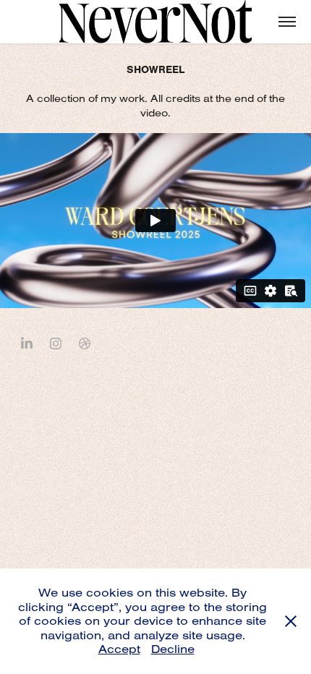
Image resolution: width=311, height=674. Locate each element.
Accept (119, 648)
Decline (173, 648)
